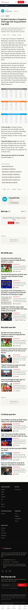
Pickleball (3, 496)
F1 (1, 501)
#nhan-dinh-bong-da (7, 166)
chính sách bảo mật (13, 588)
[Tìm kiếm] (16, 2)
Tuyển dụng (3, 533)
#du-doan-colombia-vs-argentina (11, 177)
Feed (16, 513)
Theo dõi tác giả (14, 202)
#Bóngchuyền (16, 438)
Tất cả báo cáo (18, 489)
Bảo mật (3, 537)
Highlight (17, 516)
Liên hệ (2, 530)
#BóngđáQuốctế (16, 264)
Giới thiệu (3, 528)
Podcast (3, 513)
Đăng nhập (21, 2)
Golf (2, 499)
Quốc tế (7, 16)
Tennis (2, 494)
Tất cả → (6, 5)
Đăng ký (17, 222)
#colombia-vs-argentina (8, 169)
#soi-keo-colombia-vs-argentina (11, 174)
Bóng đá (2, 16)
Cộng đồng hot (18, 518)
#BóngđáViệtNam (16, 369)
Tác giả (16, 521)
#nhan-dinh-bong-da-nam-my (10, 182)
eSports (2, 504)
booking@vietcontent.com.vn (9, 559)
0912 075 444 (6, 562)
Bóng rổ (2, 492)
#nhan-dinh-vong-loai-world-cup (11, 179)
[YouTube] (6, 571)
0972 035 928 (15, 562)
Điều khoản (3, 535)
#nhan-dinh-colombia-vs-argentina (11, 171)
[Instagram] (9, 571)
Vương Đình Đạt (8, 11)
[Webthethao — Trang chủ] (5, 2)
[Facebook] (2, 571)
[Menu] (25, 2)
